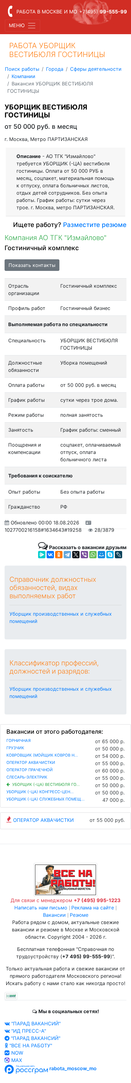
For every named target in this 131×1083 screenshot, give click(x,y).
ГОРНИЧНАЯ (18, 740)
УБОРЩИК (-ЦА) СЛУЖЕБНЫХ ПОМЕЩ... (45, 799)
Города (54, 69)
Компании (23, 76)
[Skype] (110, 554)
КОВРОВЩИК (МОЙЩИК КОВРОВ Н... (42, 755)
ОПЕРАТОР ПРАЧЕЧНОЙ (29, 770)
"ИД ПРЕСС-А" (28, 1031)
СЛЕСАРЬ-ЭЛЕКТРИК (26, 777)
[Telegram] (67, 554)
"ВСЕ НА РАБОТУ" (30, 1045)
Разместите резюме (93, 224)
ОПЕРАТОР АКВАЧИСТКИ (30, 762)
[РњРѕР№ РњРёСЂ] (101, 554)
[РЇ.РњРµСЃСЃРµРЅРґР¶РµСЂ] (41, 554)
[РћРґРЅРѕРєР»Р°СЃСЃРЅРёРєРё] (58, 554)
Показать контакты (32, 265)
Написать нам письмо (40, 908)
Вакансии (54, 915)
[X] (76, 554)
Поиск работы (22, 69)
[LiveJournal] (118, 554)
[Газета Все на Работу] (65, 879)
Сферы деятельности (96, 69)
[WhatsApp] (93, 554)
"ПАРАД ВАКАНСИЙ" (35, 1023)
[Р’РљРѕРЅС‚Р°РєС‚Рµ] (50, 554)
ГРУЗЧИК (15, 748)
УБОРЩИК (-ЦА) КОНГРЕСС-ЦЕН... (40, 792)
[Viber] (84, 554)
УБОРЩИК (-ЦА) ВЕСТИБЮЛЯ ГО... (46, 784)
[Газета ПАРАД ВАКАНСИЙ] (11, 995)
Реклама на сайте (92, 908)
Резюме (79, 915)
